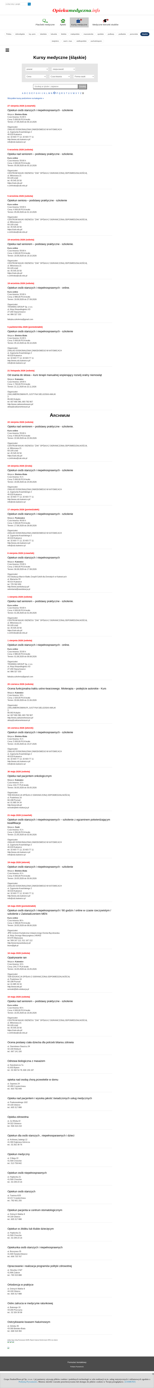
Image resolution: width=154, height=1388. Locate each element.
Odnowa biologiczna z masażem (26, 1060)
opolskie (100, 34)
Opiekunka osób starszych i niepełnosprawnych (35, 1247)
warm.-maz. (67, 41)
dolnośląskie (20, 34)
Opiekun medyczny (18, 1154)
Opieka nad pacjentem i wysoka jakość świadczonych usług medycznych (49, 1098)
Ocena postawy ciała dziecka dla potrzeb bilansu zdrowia (40, 1042)
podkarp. (111, 34)
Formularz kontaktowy (77, 1362)
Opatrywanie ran (17, 957)
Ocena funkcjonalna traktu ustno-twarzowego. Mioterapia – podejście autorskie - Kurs (56, 688)
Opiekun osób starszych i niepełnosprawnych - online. (38, 287)
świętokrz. (55, 41)
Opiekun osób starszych (21, 1191)
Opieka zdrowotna (18, 1116)
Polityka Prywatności (77, 1367)
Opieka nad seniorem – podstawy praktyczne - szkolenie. (40, 153)
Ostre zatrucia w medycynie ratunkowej (30, 1303)
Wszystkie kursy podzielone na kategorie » (25, 98)
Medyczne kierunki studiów (105, 24)
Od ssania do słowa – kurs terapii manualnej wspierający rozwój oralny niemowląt (54, 375)
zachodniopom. (96, 41)
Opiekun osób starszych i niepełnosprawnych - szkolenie (40, 110)
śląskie (145, 34)
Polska (8, 34)
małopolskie (75, 34)
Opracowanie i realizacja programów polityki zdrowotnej (39, 1266)
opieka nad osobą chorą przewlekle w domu (32, 1079)
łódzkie (63, 34)
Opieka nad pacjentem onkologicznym (29, 775)
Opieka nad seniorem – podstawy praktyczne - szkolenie (40, 1001)
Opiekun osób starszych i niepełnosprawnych (33, 557)
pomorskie (134, 34)
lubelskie (43, 34)
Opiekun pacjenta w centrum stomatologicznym (34, 1210)
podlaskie (122, 34)
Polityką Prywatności (28, 1382)
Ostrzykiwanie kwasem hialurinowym (28, 1321)
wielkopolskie (82, 41)
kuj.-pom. (32, 34)
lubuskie (54, 34)
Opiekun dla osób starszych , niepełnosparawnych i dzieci (40, 1135)
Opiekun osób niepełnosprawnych (27, 1172)
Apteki (63, 24)
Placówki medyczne (45, 24)
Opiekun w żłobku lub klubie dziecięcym (30, 1228)
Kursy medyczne (79, 24)
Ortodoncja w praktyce (20, 1284)
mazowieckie (88, 34)
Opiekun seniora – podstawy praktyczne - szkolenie (37, 200)
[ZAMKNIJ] (130, 1382)
